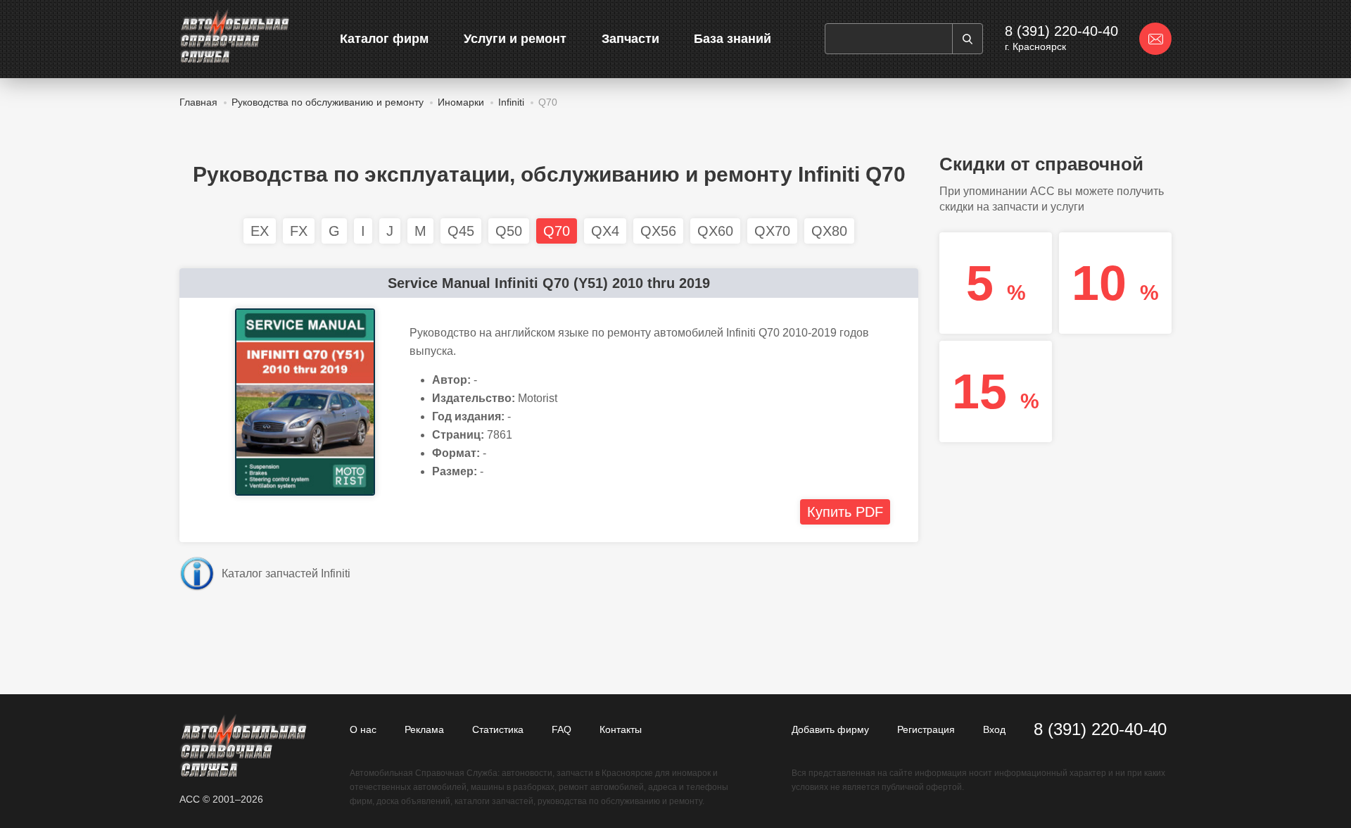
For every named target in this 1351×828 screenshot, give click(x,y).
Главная (198, 102)
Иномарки (461, 102)
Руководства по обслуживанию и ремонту (327, 102)
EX (259, 231)
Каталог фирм (384, 38)
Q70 (556, 231)
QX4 (605, 231)
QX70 (772, 231)
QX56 (658, 231)
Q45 (461, 231)
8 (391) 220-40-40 (1061, 31)
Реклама (424, 729)
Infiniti (511, 102)
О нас (363, 729)
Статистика (498, 729)
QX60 (715, 231)
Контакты (621, 729)
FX (298, 231)
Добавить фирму (830, 729)
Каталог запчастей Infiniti (286, 573)
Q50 (508, 231)
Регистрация (926, 729)
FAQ (561, 729)
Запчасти (630, 38)
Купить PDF (845, 512)
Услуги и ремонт (515, 38)
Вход (994, 729)
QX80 (829, 231)
